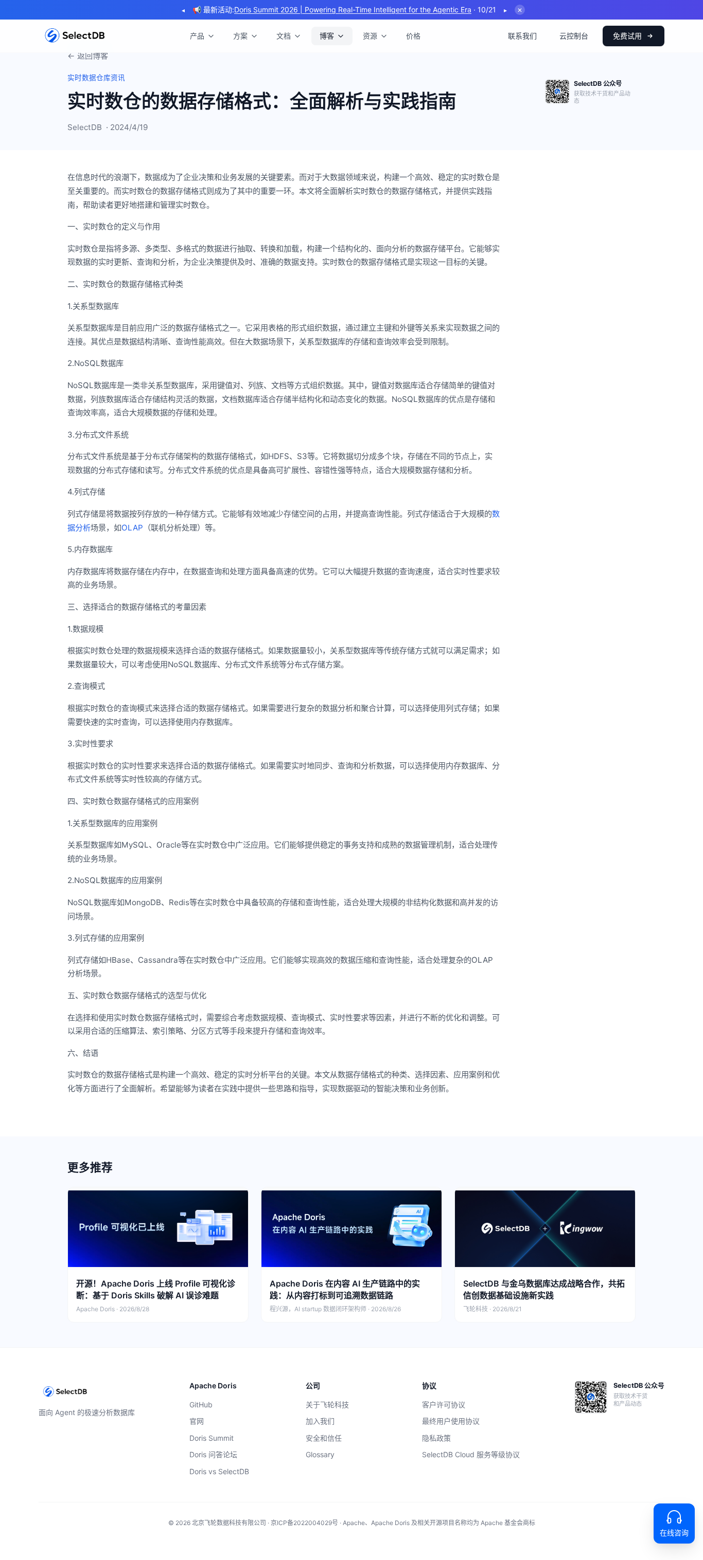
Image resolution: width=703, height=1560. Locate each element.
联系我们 (522, 35)
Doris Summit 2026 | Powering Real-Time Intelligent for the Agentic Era (352, 9)
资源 (370, 35)
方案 (240, 35)
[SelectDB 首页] (75, 36)
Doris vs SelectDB (219, 1471)
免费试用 (627, 35)
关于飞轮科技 (327, 1404)
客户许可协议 (443, 1404)
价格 (413, 35)
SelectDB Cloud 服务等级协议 (471, 1454)
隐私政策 (436, 1438)
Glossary (320, 1454)
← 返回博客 (87, 56)
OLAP (132, 528)
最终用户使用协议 (451, 1421)
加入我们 (320, 1421)
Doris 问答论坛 (213, 1454)
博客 (327, 35)
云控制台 (573, 35)
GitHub (201, 1404)
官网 (196, 1421)
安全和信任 (324, 1438)
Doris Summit (211, 1438)
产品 (197, 35)
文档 (283, 35)
